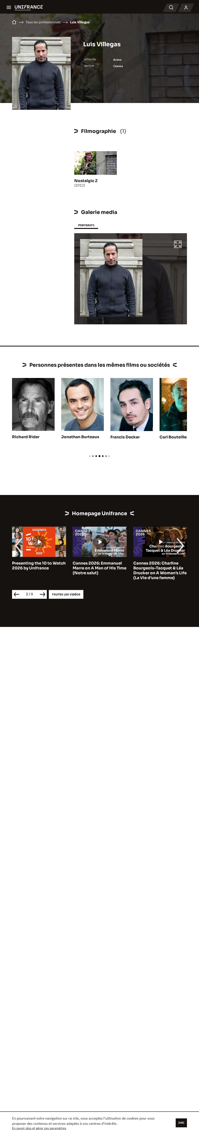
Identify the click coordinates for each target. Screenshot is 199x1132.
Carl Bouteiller (174, 437)
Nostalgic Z (86, 180)
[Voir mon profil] (186, 7)
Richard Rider (25, 437)
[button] (178, 245)
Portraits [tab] (86, 225)
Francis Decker (125, 437)
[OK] (181, 1122)
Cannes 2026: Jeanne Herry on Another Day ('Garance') (154, 568)
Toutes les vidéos (66, 594)
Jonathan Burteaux (80, 437)
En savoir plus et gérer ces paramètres (39, 1128)
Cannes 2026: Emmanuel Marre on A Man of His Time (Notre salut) (39, 568)
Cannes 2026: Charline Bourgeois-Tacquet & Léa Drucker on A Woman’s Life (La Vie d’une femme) (99, 570)
